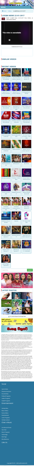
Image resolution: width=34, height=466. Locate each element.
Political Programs (6, 396)
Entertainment (5, 415)
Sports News (5, 389)
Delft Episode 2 (16, 163)
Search (30, 270)
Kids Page (4, 437)
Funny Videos (5, 413)
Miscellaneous (5, 439)
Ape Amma (26, 163)
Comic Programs (6, 417)
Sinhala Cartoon (6, 420)
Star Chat (4, 430)
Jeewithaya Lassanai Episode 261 (16, 208)
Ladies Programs (6, 398)
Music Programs (6, 432)
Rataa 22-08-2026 (16, 149)
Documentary (5, 393)
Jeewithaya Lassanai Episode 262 (6, 208)
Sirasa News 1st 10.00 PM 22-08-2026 (16, 108)
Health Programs (6, 400)
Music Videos (5, 410)
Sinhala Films (5, 408)
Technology (4, 434)
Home (4, 11)
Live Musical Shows (6, 427)
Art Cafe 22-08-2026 (6, 178)
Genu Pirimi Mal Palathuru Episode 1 (16, 79)
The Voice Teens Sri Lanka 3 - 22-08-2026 (26, 136)
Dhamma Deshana (6, 391)
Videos (10, 11)
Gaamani (16, 221)
